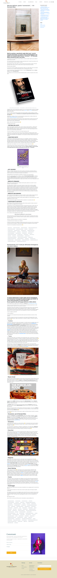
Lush (18, 432)
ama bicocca (17, 502)
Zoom (22, 472)
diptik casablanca (24, 507)
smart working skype (20, 517)
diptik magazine (30, 507)
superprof (25, 517)
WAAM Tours (25, 521)
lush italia (36, 513)
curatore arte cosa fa (31, 231)
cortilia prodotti (13, 506)
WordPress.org (42, 27)
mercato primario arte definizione (12, 237)
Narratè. (27, 346)
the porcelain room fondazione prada (26, 518)
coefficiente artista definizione (12, 231)
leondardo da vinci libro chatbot (12, 234)
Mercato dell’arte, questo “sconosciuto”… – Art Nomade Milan (20, 6)
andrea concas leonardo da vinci (33, 227)
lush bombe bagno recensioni (29, 513)
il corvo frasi (9, 510)
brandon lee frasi (33, 503)
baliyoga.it (24, 503)
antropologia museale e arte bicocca (30, 502)
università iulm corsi (32, 238)
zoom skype (16, 522)
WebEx (22, 475)
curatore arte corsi (24, 231)
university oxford (20, 521)
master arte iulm (32, 234)
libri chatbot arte (26, 234)
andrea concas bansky (24, 227)
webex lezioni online (10, 522)
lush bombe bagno (21, 513)
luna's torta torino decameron (11, 513)
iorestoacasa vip (15, 510)
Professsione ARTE (22, 333)
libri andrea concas (20, 234)
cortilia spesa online (27, 506)
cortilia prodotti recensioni (20, 506)
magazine (8, 463)
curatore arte (18, 231)
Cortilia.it (36, 481)
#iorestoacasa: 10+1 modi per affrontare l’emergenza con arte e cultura (22, 245)
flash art (35, 507)
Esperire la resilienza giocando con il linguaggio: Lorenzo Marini (45, 10)
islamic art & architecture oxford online (31, 510)
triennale (34, 518)
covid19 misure (16, 507)
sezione (25, 110)
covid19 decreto (33, 506)
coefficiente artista (23, 230)
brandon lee (28, 503)
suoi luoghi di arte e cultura (33, 303)
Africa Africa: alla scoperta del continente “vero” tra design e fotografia (44, 19)
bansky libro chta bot (17, 230)
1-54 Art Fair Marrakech (11, 502)
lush (17, 513)
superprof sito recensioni (11, 518)
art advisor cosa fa (10, 230)
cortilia (9, 506)
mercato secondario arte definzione (22, 237)
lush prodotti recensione (16, 514)
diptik (20, 507)
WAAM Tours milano (30, 521)
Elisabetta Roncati (43, 9)
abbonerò (26, 465)
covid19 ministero (10, 507)
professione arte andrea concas (12, 238)
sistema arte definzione (20, 238)
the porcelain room (18, 518)
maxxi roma (33, 514)
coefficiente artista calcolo (30, 230)
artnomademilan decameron (17, 503)
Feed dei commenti (42, 26)
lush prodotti (9, 514)
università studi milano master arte (21, 241)
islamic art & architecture (21, 510)
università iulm (27, 238)
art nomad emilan (10, 503)
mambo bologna (22, 514)
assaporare (28, 464)
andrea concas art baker (16, 227)
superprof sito (30, 517)
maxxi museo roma (28, 514)
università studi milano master (11, 241)
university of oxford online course (12, 521)
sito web (30, 110)
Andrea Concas (10, 227)
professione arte (30, 237)
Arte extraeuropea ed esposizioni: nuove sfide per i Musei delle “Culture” (44, 7)
